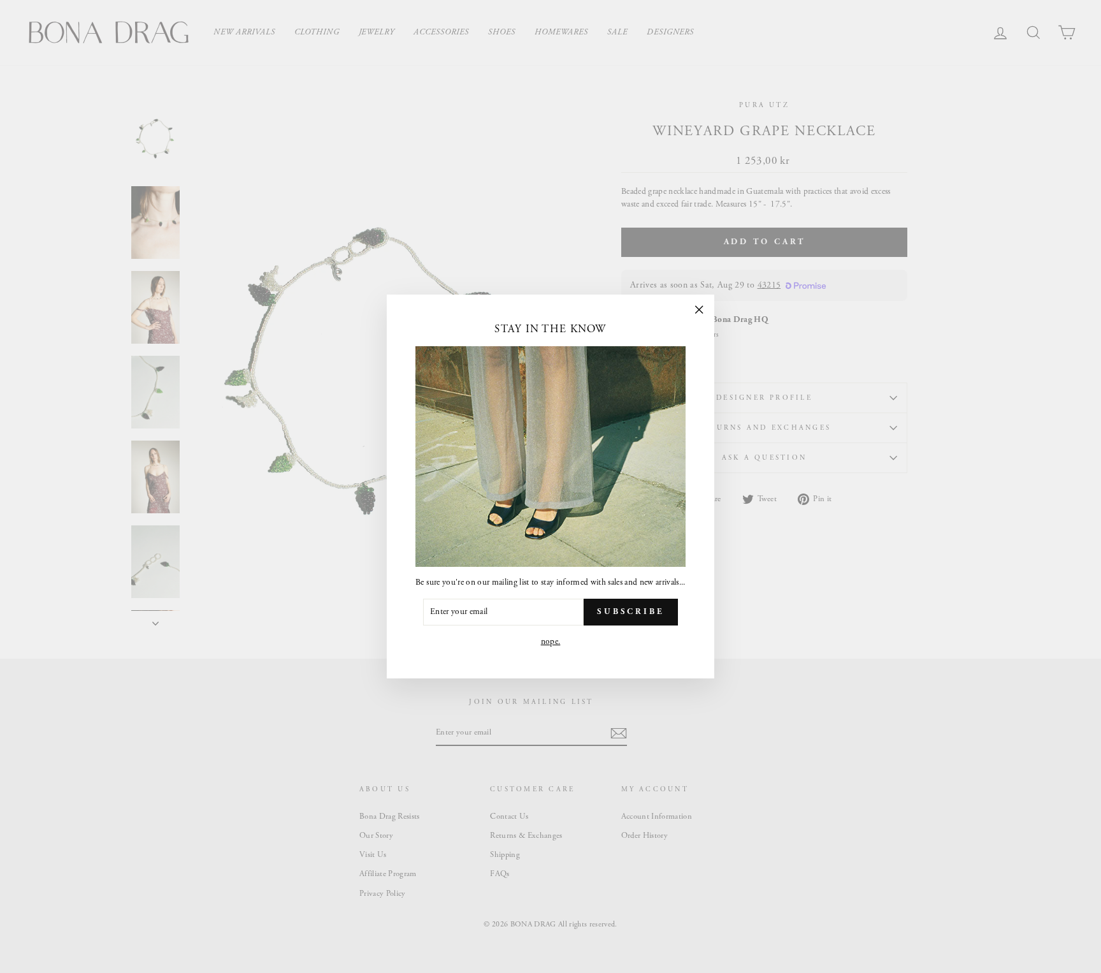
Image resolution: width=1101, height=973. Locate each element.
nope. (551, 641)
